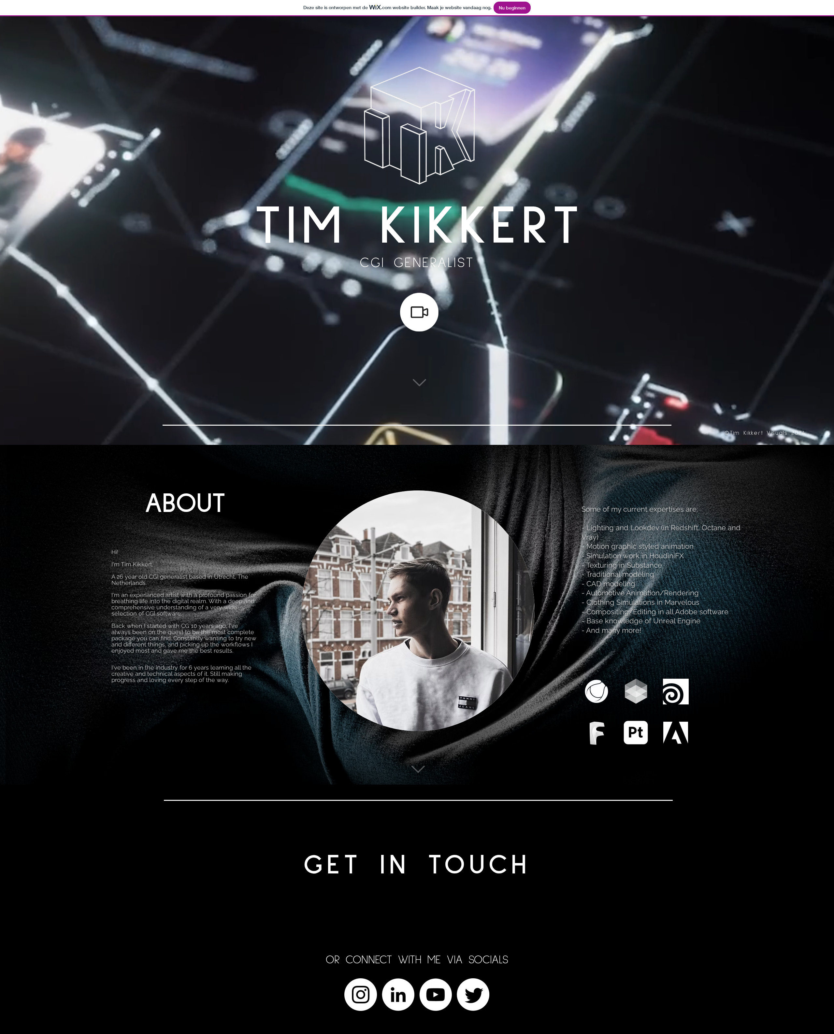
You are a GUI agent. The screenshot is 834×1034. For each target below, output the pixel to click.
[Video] (419, 312)
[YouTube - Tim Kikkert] (435, 994)
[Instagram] (360, 994)
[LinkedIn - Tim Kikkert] (398, 994)
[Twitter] (473, 994)
